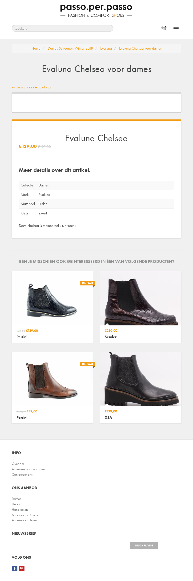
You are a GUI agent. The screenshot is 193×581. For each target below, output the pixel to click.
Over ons (18, 463)
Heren (16, 504)
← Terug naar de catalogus (32, 87)
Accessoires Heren (24, 520)
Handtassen (20, 509)
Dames (16, 498)
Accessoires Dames (25, 515)
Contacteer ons (22, 474)
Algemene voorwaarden (28, 469)
